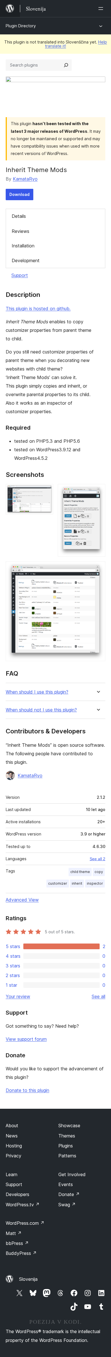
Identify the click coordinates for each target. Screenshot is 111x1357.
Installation (23, 246)
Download (19, 194)
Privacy (13, 1156)
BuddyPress (21, 1253)
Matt (14, 1233)
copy (98, 872)
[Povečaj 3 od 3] (97, 569)
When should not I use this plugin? (41, 710)
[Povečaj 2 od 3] (97, 492)
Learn (11, 1174)
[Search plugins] (66, 65)
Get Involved (72, 1174)
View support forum (26, 1039)
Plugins (65, 1146)
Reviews (20, 231)
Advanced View (22, 900)
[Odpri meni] (102, 8)
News (12, 1136)
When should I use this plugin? (37, 692)
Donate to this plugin (27, 1090)
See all (98, 996)
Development (26, 260)
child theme (80, 872)
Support (19, 275)
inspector (95, 883)
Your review (18, 996)
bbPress (17, 1243)
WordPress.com (25, 1223)
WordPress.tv (23, 1204)
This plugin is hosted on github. (38, 308)
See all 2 (97, 859)
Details (19, 216)
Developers (17, 1194)
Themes (66, 1136)
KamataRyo (25, 179)
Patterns (67, 1156)
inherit (77, 883)
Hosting (14, 1146)
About (12, 1125)
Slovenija (28, 1279)
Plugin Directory (21, 25)
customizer (57, 883)
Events (65, 1184)
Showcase (69, 1125)
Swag (67, 1204)
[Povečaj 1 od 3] (45, 492)
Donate (69, 1194)
